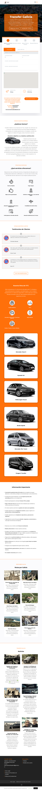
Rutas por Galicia (27, 28)
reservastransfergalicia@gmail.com (13, 109)
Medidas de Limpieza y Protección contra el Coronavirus (12, 667)
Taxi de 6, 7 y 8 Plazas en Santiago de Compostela (30, 667)
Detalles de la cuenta (27, 762)
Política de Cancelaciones (10, 776)
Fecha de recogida (8, 55)
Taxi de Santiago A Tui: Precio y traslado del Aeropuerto (12, 700)
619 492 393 (15, 106)
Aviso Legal (7, 770)
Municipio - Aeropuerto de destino (11, 66)
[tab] (9, 49)
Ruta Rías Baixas (12, 628)
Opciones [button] (30, 788)
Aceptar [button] (35, 788)
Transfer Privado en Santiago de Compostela (12, 734)
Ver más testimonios (21, 273)
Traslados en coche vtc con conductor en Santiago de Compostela (30, 730)
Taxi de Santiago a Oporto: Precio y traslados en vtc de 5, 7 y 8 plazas (30, 696)
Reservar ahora (14, 28)
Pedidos (25, 760)
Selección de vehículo (31, 98)
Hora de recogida (25, 55)
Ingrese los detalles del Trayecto (12, 52)
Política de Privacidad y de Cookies (23, 781)
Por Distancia (9, 49)
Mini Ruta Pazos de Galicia (29, 582)
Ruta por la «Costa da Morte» (29, 628)
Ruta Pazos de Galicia (12, 606)
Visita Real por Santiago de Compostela (12, 583)
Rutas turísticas (21, 49)
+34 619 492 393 (15, 105)
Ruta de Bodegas (30, 605)
